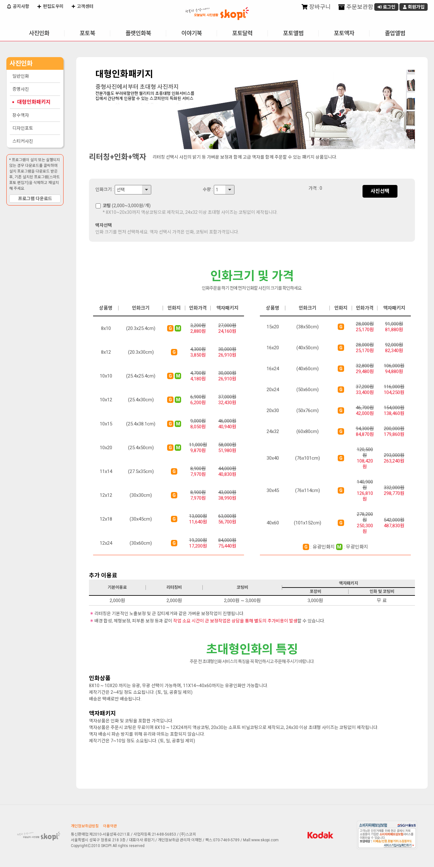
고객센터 (84, 6)
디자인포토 (22, 128)
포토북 (87, 33)
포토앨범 (293, 33)
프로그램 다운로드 (35, 198)
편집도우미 (53, 6)
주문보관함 (359, 6)
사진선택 (380, 191)
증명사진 (20, 89)
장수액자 (20, 115)
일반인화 (20, 76)
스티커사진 (22, 141)
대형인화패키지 (34, 102)
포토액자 (344, 33)
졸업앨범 (395, 33)
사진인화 (39, 33)
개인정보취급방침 (85, 826)
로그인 (388, 7)
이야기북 (191, 33)
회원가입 (415, 7)
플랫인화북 (138, 33)
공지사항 (20, 6)
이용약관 (110, 826)
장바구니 (319, 6)
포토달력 (242, 33)
